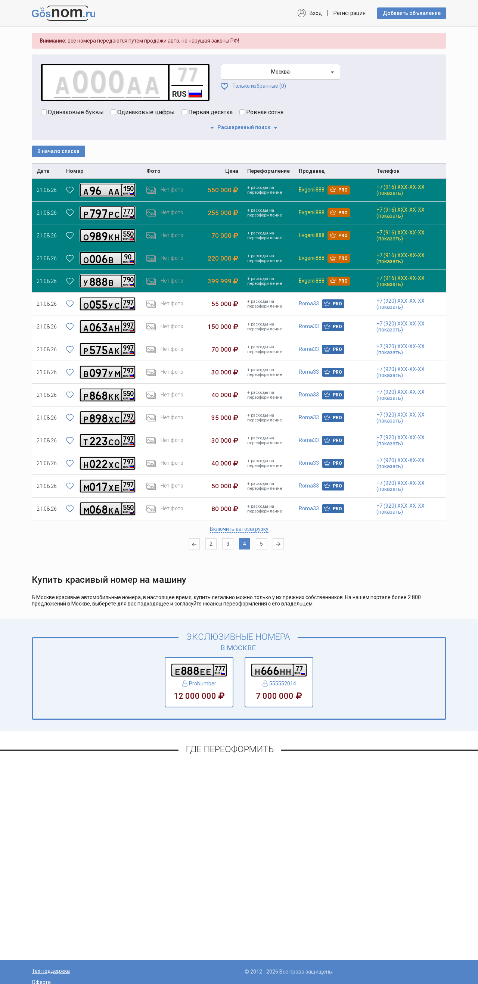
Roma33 (320, 303)
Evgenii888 (323, 190)
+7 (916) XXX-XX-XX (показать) (400, 190)
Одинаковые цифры (146, 112)
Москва (280, 72)
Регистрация (349, 13)
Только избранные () (258, 86)
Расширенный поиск (243, 127)
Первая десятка (210, 112)
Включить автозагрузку (239, 529)
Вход (316, 13)
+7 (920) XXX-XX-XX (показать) (400, 304)
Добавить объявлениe (412, 13)
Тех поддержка (51, 971)
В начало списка (58, 151)
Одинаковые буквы (76, 112)
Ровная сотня (264, 112)
